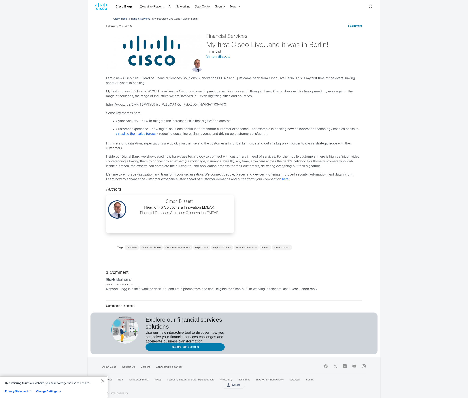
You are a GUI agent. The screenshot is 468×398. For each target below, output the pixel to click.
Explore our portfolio (185, 347)
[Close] (103, 381)
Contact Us (128, 366)
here (285, 179)
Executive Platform (152, 6)
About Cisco (109, 366)
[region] (53, 387)
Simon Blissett (218, 56)
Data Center (203, 6)
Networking (183, 6)
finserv (265, 247)
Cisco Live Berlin (151, 247)
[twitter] (335, 366)
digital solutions (222, 247)
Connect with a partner (169, 366)
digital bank (201, 247)
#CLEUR (132, 247)
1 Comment (355, 26)
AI (170, 6)
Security (220, 6)
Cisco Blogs (124, 6)
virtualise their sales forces (136, 134)
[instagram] (364, 366)
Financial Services (139, 18)
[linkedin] (345, 366)
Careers (145, 366)
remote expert (282, 247)
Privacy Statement (16, 391)
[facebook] (326, 366)
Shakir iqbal (114, 279)
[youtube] (354, 366)
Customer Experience (177, 247)
